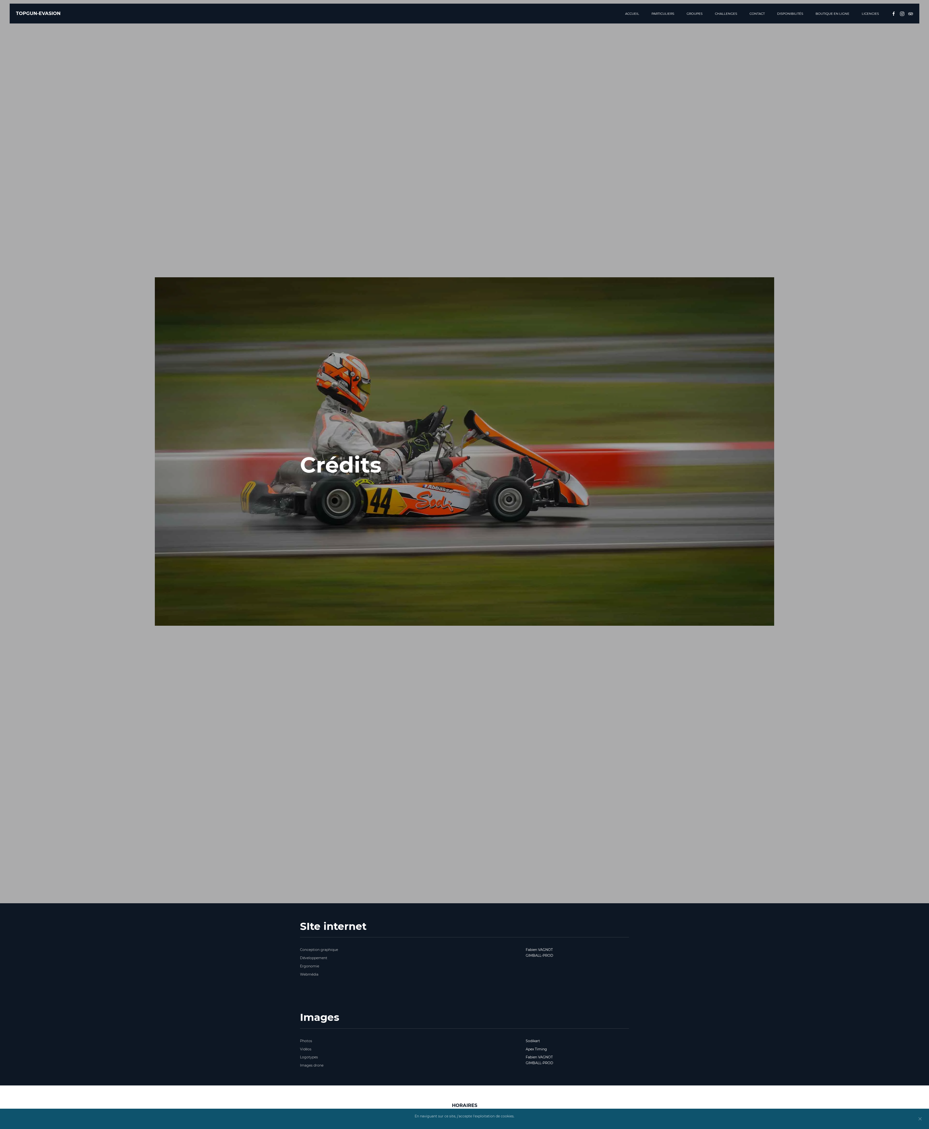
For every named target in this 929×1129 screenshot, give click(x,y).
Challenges (726, 13)
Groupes (695, 13)
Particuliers (663, 13)
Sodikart (533, 1041)
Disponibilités (790, 13)
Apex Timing (536, 1049)
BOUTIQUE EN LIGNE (832, 13)
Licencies (870, 13)
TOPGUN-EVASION (38, 13)
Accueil (632, 13)
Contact (757, 13)
